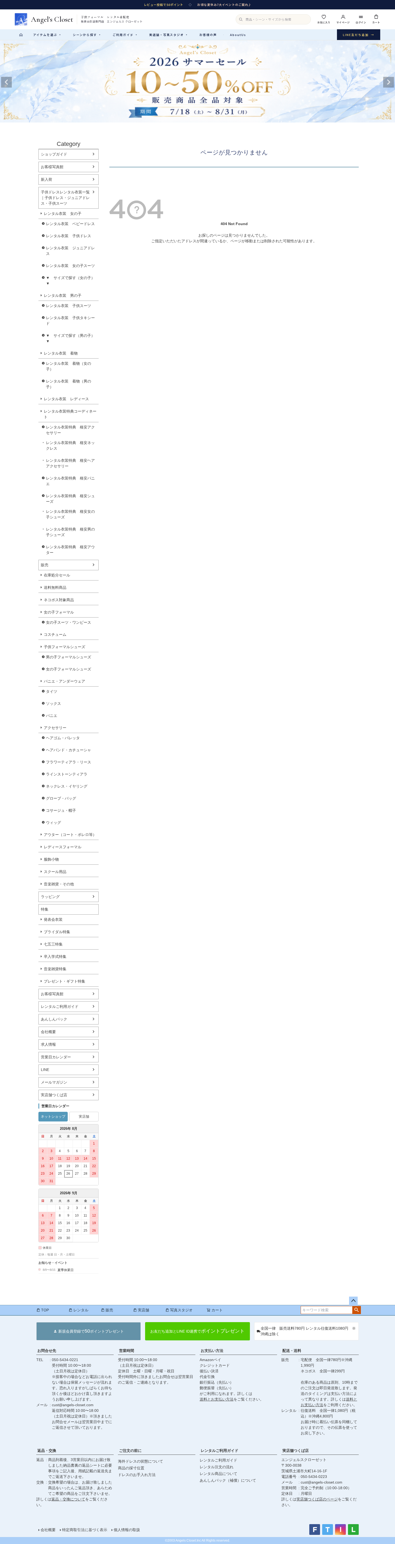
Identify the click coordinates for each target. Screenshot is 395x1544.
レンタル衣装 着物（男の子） (68, 384)
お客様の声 (208, 35)
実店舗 (84, 1116)
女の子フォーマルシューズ (68, 669)
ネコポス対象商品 (59, 600)
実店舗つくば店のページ (317, 1499)
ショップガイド (54, 154)
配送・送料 (291, 1350)
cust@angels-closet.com (73, 1405)
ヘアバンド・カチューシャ (68, 750)
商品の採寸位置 (131, 1468)
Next (388, 82)
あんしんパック (54, 1019)
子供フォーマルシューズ (64, 647)
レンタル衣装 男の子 (62, 295)
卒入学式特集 (55, 956)
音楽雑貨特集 (55, 969)
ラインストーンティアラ (66, 774)
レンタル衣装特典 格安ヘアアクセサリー (70, 463)
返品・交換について (68, 1499)
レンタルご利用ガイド (59, 1006)
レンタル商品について (218, 1473)
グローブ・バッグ (61, 798)
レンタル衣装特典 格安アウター (70, 550)
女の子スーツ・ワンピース (68, 622)
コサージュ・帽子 (61, 810)
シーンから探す (87, 35)
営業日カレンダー (56, 1057)
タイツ (51, 691)
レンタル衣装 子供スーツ (68, 306)
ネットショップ (53, 1116)
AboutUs (238, 35)
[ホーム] (21, 34)
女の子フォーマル (59, 612)
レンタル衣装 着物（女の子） (68, 366)
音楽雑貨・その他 (59, 884)
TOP (45, 1310)
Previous (6, 82)
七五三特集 (53, 944)
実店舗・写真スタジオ (168, 35)
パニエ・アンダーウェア (64, 681)
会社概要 (48, 1032)
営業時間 (126, 1350)
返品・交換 (46, 1450)
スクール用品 (55, 872)
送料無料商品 (55, 587)
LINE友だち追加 (358, 35)
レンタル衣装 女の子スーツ (70, 266)
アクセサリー (55, 728)
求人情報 (48, 1044)
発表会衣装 (53, 919)
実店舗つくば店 (54, 1095)
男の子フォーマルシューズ (68, 657)
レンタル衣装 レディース (66, 399)
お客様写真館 (52, 167)
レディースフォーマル (62, 847)
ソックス (53, 703)
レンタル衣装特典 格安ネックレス (70, 445)
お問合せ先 (46, 1350)
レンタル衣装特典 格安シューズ (70, 499)
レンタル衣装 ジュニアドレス (70, 251)
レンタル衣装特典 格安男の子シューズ (70, 532)
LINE (45, 1069)
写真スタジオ (181, 1310)
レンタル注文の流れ (217, 1467)
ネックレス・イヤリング (66, 786)
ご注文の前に (130, 1450)
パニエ (51, 715)
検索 (356, 1310)
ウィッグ (53, 822)
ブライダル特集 (57, 932)
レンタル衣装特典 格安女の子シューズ (70, 514)
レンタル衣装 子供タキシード (70, 321)
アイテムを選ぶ (47, 35)
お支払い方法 (212, 1350)
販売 (44, 565)
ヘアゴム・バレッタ (63, 738)
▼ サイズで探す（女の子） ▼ (72, 281)
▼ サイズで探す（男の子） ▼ (72, 338)
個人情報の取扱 (127, 1530)
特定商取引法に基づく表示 (84, 1530)
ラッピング (50, 896)
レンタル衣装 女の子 (62, 213)
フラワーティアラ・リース (68, 762)
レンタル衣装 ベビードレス (70, 224)
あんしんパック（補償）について (228, 1480)
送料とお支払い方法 (217, 1399)
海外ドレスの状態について (140, 1461)
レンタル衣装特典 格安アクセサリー (70, 430)
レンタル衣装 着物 (61, 353)
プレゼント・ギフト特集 (64, 981)
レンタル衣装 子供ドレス (68, 236)
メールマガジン (54, 1082)
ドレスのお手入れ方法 (137, 1475)
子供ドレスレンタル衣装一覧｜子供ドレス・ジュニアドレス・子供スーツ (65, 197)
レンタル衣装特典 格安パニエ (70, 481)
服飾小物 (51, 859)
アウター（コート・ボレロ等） (70, 834)
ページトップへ (353, 1301)
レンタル (80, 1310)
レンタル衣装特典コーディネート (70, 414)
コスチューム (55, 634)
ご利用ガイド (125, 35)
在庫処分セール (57, 575)
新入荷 (46, 179)
